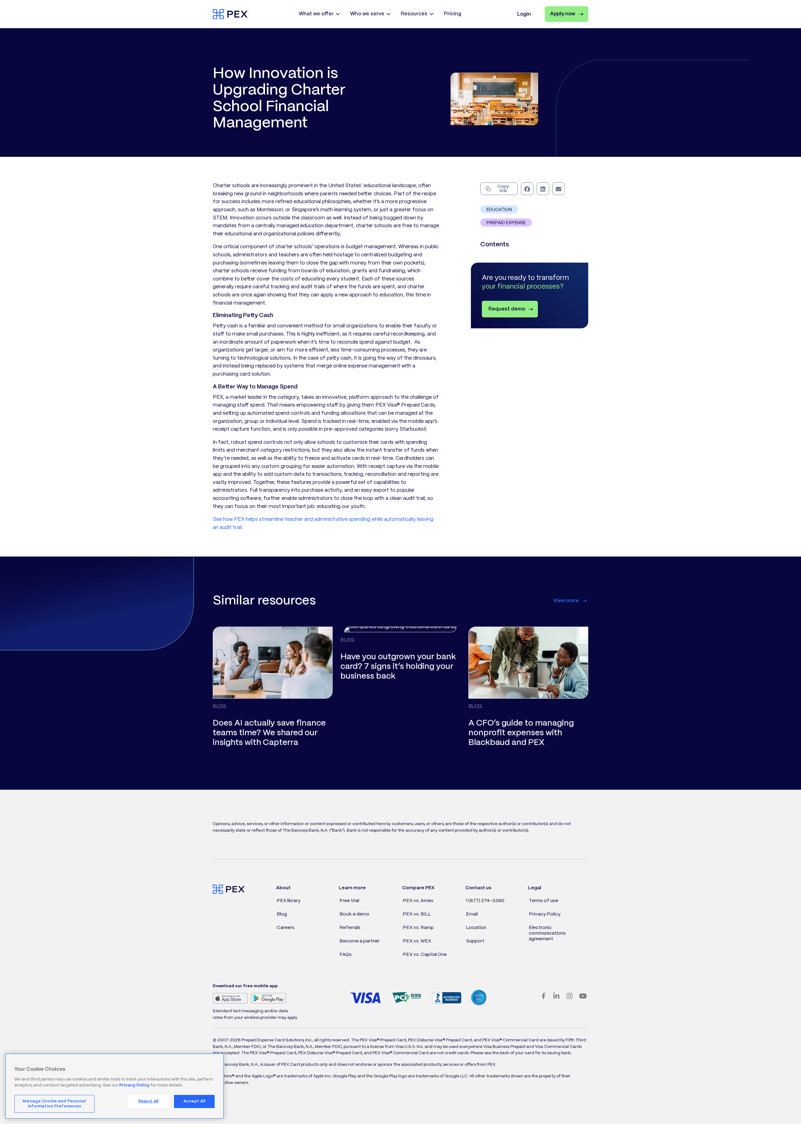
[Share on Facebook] (527, 189)
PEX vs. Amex (418, 901)
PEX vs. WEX (417, 941)
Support (475, 941)
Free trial (349, 901)
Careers (285, 928)
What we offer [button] (316, 14)
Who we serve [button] (367, 14)
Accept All (194, 1101)
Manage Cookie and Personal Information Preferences (54, 1103)
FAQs (345, 954)
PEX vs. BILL (417, 914)
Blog (282, 914)
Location (476, 928)
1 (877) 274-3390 (485, 901)
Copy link (503, 189)
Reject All (148, 1101)
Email (472, 914)
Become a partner (359, 941)
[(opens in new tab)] (230, 998)
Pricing (452, 14)
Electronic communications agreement (547, 933)
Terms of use (543, 901)
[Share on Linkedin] (543, 189)
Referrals (349, 928)
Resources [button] (414, 14)
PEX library (288, 901)
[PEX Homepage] (231, 14)
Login (524, 14)
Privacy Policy (544, 914)
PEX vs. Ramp (418, 928)
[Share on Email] (558, 189)
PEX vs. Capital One (425, 954)
